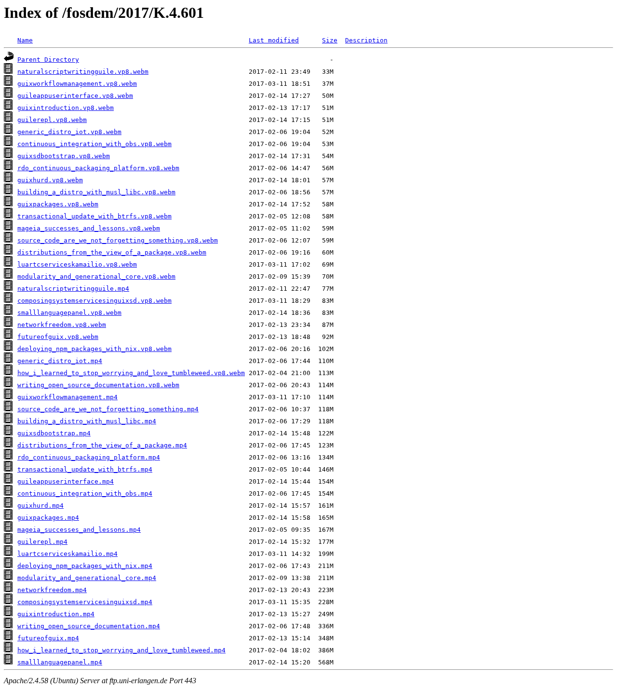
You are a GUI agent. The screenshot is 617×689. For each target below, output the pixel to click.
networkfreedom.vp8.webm (61, 324)
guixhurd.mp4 (40, 505)
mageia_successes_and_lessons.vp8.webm (88, 228)
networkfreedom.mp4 (52, 590)
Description (366, 40)
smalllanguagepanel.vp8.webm (69, 312)
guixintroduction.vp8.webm (65, 107)
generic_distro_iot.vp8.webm (69, 131)
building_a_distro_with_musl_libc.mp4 (86, 421)
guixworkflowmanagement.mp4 (67, 397)
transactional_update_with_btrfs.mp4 (84, 469)
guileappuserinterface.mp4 (65, 481)
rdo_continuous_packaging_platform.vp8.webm (98, 168)
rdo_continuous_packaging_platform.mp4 (88, 457)
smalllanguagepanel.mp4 (59, 662)
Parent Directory (48, 59)
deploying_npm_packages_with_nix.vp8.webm (94, 348)
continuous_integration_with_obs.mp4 (84, 493)
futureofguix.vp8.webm (57, 336)
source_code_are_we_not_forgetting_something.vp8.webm (117, 240)
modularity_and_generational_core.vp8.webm (96, 276)
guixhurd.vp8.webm (50, 180)
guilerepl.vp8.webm (52, 119)
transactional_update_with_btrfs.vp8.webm (94, 216)
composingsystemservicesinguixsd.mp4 (84, 602)
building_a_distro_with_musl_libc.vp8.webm (96, 192)
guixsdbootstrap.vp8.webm (63, 156)
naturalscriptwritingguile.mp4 (73, 288)
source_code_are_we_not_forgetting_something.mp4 (108, 409)
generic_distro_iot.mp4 (59, 361)
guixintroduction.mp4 (55, 614)
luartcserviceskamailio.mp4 (67, 553)
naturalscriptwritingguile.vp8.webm (82, 71)
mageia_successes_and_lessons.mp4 (79, 529)
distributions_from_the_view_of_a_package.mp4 (102, 445)
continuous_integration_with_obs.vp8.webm (94, 144)
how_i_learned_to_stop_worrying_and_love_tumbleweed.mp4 (121, 650)
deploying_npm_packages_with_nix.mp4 (84, 565)
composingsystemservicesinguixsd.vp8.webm (94, 300)
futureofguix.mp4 (48, 638)
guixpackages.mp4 (48, 517)
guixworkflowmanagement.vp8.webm (77, 83)
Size (329, 40)
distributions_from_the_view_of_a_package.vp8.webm (111, 252)
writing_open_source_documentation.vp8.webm (98, 385)
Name (25, 40)
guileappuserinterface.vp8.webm (75, 95)
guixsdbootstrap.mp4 (54, 433)
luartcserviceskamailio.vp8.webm (77, 264)
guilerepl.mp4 (42, 541)
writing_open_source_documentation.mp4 (88, 626)
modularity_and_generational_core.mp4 (86, 577)
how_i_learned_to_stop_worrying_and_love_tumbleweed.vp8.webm (131, 373)
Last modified (274, 40)
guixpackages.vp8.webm (57, 204)
